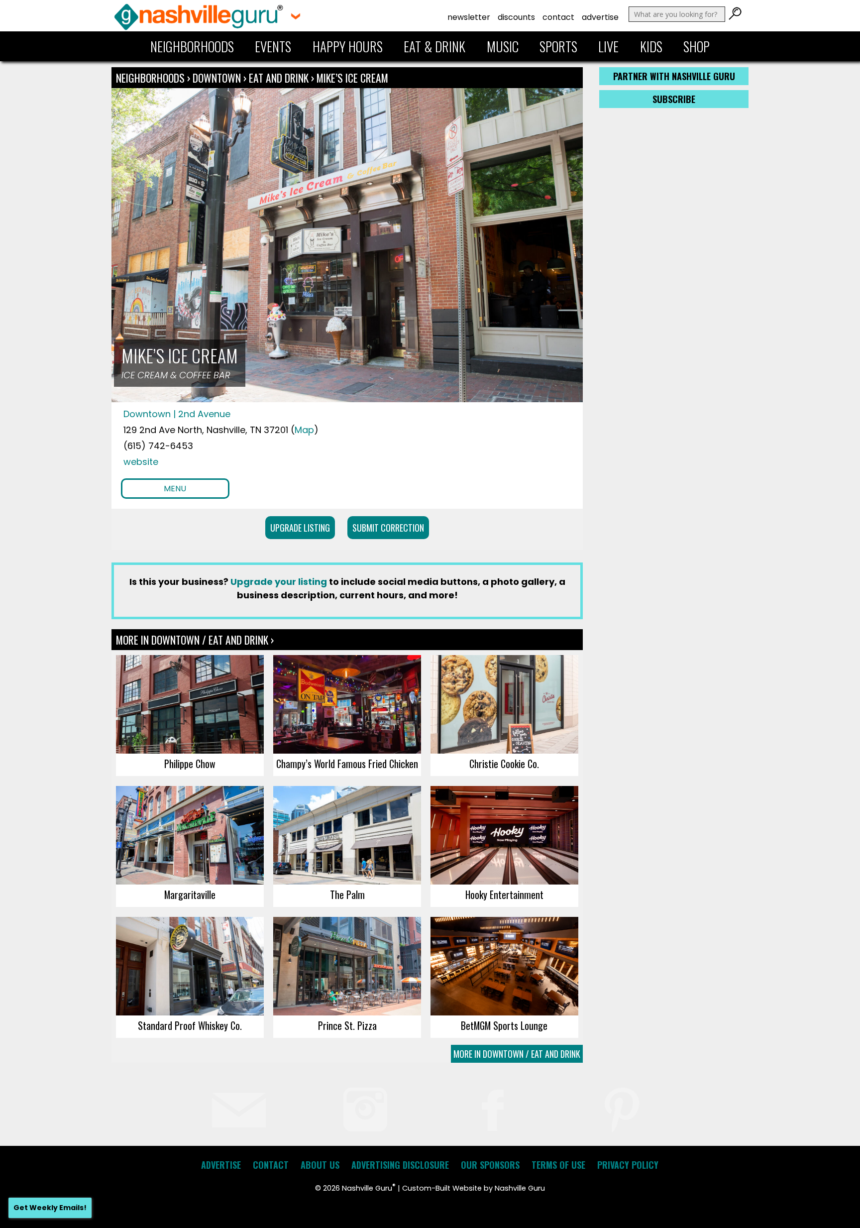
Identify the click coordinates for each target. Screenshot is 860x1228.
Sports (558, 46)
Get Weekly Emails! (50, 1208)
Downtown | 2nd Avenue (176, 414)
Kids (651, 46)
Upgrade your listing (278, 581)
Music (503, 46)
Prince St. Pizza (347, 1025)
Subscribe (673, 99)
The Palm (347, 894)
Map (304, 430)
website (140, 461)
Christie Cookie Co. (504, 763)
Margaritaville (189, 894)
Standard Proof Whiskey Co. (190, 1025)
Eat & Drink (434, 46)
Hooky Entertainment (504, 894)
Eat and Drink (279, 78)
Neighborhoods (192, 46)
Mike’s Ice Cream (352, 78)
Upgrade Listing (300, 527)
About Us (320, 1164)
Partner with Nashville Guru (674, 76)
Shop (696, 46)
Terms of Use (558, 1164)
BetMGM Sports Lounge (504, 1025)
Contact (558, 17)
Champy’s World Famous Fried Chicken (347, 763)
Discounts (516, 17)
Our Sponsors (490, 1164)
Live (608, 46)
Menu (175, 488)
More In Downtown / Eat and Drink (516, 1053)
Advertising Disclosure (400, 1164)
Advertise (600, 17)
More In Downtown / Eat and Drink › (195, 640)
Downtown (218, 78)
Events (273, 46)
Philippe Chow (189, 763)
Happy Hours (348, 46)
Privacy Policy (627, 1164)
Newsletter (468, 17)
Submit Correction (388, 527)
